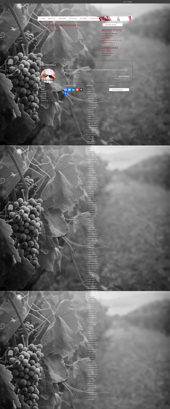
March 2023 (92, 179)
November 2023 (93, 161)
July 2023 (91, 170)
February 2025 (92, 127)
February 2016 (92, 372)
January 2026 (92, 102)
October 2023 (92, 163)
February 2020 (92, 263)
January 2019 (92, 292)
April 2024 (91, 150)
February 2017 (92, 344)
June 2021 (91, 227)
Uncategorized (106, 55)
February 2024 (92, 154)
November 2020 (93, 243)
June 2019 (91, 281)
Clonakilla (126, 85)
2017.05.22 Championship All (50, 31)
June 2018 (91, 308)
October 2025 (92, 109)
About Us (51, 18)
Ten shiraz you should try (110, 33)
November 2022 (93, 188)
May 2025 (91, 120)
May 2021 (91, 229)
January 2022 (92, 211)
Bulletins (72, 18)
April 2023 (91, 177)
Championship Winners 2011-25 (112, 40)
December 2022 (92, 186)
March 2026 (92, 100)
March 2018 (92, 315)
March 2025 (92, 125)
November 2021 (93, 216)
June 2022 (91, 200)
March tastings (106, 38)
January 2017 (92, 347)
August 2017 (92, 331)
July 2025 (91, 116)
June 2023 (91, 173)
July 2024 (91, 143)
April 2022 (91, 204)
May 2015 (91, 390)
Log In (124, 2)
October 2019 (92, 272)
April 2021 (91, 231)
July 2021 (91, 225)
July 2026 (91, 96)
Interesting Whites (107, 42)
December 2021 (92, 213)
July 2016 (91, 360)
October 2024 (92, 136)
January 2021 (92, 238)
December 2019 (92, 268)
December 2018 (92, 295)
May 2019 (91, 283)
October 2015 (92, 378)
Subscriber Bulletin (107, 53)
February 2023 (92, 182)
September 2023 (93, 166)
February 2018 (92, 317)
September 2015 (93, 381)
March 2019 (92, 288)
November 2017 (93, 324)
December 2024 (92, 132)
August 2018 (92, 304)
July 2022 (91, 197)
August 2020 (92, 249)
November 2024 (93, 134)
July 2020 (91, 252)
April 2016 (91, 367)
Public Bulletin (106, 51)
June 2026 (91, 98)
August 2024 (92, 141)
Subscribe (62, 18)
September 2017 (93, 329)
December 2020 (92, 240)
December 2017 (92, 322)
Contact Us (94, 18)
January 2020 (92, 265)
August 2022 (92, 195)
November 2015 (93, 376)
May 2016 (91, 365)
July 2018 (91, 306)
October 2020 (92, 245)
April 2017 (91, 340)
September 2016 (93, 356)
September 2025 (93, 111)
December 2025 (92, 105)
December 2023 (92, 159)
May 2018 (91, 311)
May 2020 (91, 256)
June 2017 (91, 335)
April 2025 (91, 123)
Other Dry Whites (107, 36)
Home (43, 18)
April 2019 (91, 286)
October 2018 (92, 299)
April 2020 (91, 258)
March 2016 (92, 369)
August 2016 (92, 358)
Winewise (62, 9)
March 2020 (92, 261)
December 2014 (92, 396)
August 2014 (92, 403)
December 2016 (92, 349)
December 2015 (92, 374)
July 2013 (91, 406)
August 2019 (92, 277)
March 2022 (92, 206)
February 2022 (92, 209)
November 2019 (93, 270)
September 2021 (93, 220)
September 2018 (93, 301)
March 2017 (92, 342)
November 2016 (93, 351)
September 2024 (93, 139)
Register (130, 2)
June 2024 (91, 145)
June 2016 (91, 363)
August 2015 (92, 383)
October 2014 (92, 401)
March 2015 (92, 392)
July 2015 (91, 385)
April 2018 (91, 313)
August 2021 (92, 222)
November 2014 (93, 399)
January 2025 (92, 130)
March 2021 (92, 234)
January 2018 (92, 320)
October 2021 (92, 218)
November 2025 (93, 107)
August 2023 (92, 168)
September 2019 (93, 274)
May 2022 (91, 202)
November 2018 (93, 297)
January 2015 (92, 394)
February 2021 (92, 236)
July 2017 (91, 333)
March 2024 (92, 152)
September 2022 (93, 193)
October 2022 (92, 191)
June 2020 (91, 254)
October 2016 (92, 354)
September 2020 (93, 247)
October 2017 (92, 326)
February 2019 (92, 290)
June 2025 (91, 118)
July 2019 (91, 279)
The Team (83, 18)
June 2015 (91, 387)
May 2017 (91, 338)
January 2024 (92, 157)
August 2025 (92, 114)
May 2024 (91, 148)
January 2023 (92, 184)
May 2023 (91, 175)
